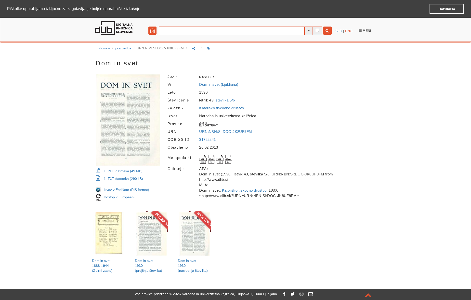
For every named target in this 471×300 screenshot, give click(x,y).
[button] (143, 9)
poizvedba (123, 48)
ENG (349, 31)
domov (104, 48)
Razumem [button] (447, 9)
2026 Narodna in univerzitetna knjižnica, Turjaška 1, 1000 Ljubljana (225, 294)
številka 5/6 (225, 100)
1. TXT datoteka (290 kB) (123, 179)
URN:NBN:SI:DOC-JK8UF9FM (225, 131)
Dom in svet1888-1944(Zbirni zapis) (102, 265)
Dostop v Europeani (119, 197)
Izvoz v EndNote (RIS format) (125, 190)
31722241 (207, 139)
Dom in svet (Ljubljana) (218, 84)
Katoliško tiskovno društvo (221, 108)
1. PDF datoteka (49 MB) (123, 171)
